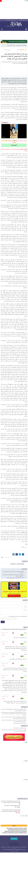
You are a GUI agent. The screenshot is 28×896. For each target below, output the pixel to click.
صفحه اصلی (24, 45)
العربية (24, 20)
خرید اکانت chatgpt (23, 832)
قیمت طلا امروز (17, 831)
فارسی (26, 20)
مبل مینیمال (24, 829)
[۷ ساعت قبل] (24, 807)
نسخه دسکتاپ (14, 838)
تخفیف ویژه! (14, 145)
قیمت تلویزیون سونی (10, 828)
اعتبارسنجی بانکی (23, 831)
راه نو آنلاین (21, 828)
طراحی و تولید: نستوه (13, 851)
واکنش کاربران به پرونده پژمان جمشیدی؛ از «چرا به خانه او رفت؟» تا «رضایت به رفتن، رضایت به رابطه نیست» (10, 801)
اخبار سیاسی (18, 45)
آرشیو (7, 20)
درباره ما (12, 20)
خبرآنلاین (14, 24)
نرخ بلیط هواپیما (11, 832)
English (21, 20)
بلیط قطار (12, 831)
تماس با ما (14, 20)
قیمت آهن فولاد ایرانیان (12, 829)
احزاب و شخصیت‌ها (11, 45)
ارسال (3, 622)
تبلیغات (9, 20)
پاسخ (3, 635)
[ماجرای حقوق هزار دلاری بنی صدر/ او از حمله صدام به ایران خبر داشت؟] (14, 150)
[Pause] (3, 137)
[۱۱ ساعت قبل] (24, 802)
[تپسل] (1, 40)
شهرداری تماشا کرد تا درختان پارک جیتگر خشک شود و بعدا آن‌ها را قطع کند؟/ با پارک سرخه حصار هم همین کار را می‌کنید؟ (10, 811)
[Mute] (5, 137)
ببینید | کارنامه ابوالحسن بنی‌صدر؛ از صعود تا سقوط (15, 577)
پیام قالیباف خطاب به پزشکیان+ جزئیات (19, 723)
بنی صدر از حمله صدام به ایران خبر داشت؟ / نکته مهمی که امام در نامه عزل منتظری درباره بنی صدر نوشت (14, 56)
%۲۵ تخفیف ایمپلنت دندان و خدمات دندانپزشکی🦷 (14, 592)
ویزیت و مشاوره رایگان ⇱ (14, 596)
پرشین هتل (19, 829)
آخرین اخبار (24, 707)
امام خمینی (13, 564)
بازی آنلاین (16, 828)
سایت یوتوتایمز (7, 831)
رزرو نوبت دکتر (5, 832)
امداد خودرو (17, 832)
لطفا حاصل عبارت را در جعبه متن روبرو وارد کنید (18, 616)
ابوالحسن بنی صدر (20, 564)
